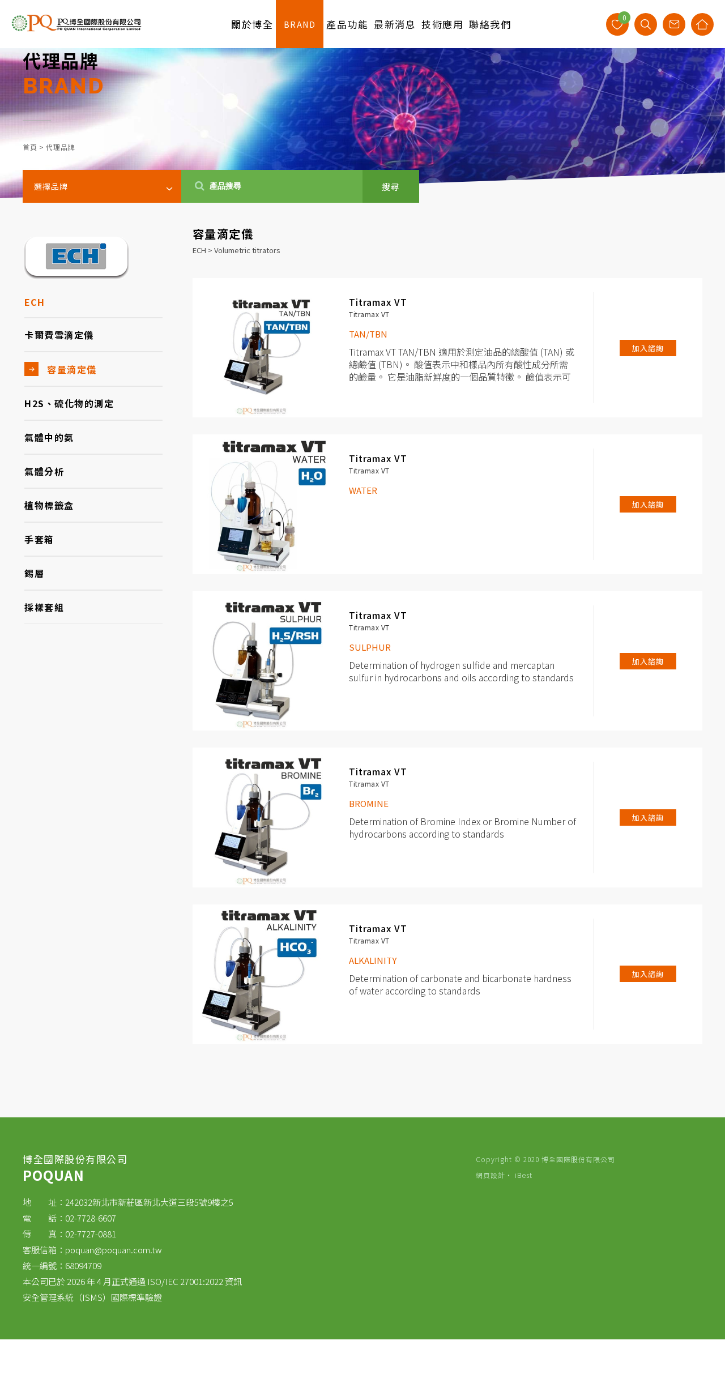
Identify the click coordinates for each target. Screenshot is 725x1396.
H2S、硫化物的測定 (69, 403)
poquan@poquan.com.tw (113, 1250)
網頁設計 (490, 1175)
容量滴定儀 (72, 369)
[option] (362, 99)
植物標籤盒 (49, 505)
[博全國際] (76, 28)
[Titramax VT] (262, 347)
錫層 (34, 573)
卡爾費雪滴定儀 (59, 334)
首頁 (30, 147)
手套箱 (39, 539)
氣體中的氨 (49, 437)
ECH (34, 302)
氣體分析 (44, 471)
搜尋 (391, 187)
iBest (523, 1175)
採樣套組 (44, 607)
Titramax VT (378, 302)
